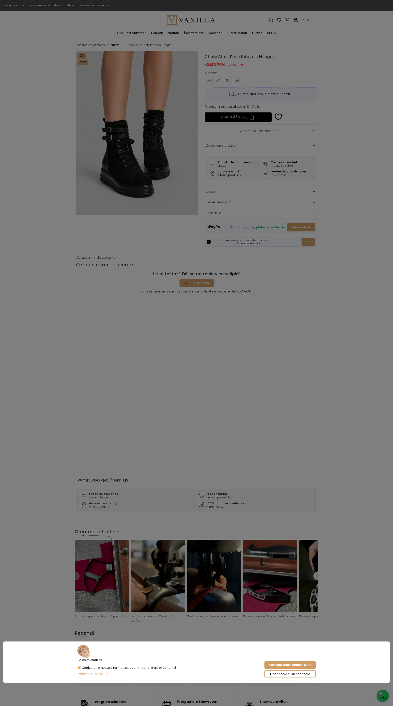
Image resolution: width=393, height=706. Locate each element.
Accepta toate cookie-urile (290, 665)
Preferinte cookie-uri (93, 674)
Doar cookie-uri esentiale (290, 674)
